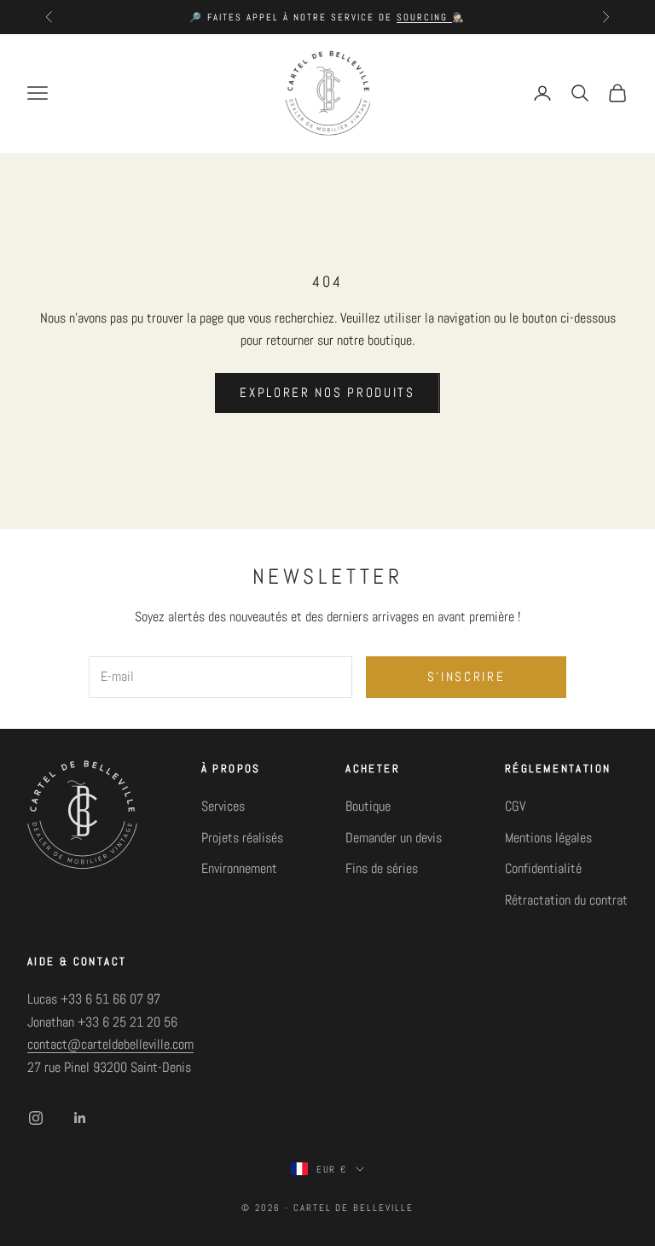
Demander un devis (393, 838)
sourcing (424, 17)
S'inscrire (466, 676)
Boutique (368, 806)
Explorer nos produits (327, 392)
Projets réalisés (242, 838)
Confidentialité (543, 868)
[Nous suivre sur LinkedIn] (80, 1118)
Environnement (239, 868)
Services (223, 806)
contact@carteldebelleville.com (110, 1044)
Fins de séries (381, 868)
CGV (515, 806)
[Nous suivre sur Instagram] (35, 1118)
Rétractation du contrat (566, 900)
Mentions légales (548, 838)
